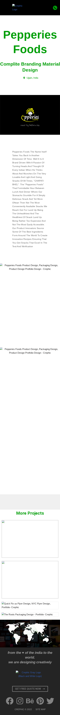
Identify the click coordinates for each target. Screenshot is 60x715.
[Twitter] (50, 701)
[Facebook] (10, 701)
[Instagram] (20, 701)
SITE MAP (41, 709)
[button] (7, 7)
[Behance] (30, 701)
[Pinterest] (40, 701)
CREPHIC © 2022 (23, 709)
